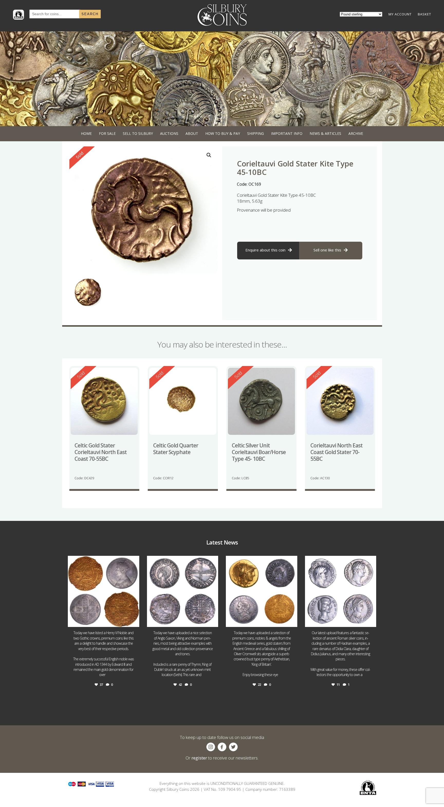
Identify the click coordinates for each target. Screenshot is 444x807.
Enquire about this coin (265, 249)
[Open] (103, 591)
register (199, 758)
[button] (209, 155)
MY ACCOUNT (400, 14)
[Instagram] (134, 620)
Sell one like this (327, 249)
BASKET (424, 14)
